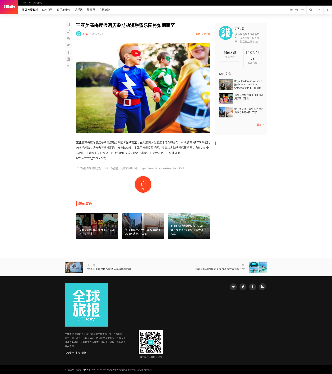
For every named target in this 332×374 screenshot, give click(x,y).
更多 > (260, 124)
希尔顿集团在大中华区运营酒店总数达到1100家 (248, 110)
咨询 (77, 352)
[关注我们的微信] (296, 10)
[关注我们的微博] (291, 10)
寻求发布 (37, 2)
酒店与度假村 (30, 9)
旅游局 (91, 9)
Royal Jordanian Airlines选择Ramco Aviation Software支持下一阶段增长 (248, 84)
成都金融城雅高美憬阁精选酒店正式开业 (248, 96)
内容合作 (26, 2)
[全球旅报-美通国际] (9, 7)
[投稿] (319, 10)
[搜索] (311, 10)
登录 (83, 352)
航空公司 (47, 9)
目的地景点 (64, 9)
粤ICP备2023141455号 (94, 369)
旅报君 (240, 28)
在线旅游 (104, 9)
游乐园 (79, 9)
